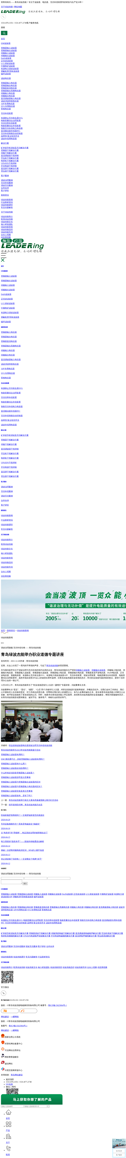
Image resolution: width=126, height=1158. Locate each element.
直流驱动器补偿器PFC (10, 131)
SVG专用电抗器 (8, 106)
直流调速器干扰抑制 (10, 155)
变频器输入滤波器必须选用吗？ (15, 768)
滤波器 (20, 745)
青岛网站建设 (17, 1075)
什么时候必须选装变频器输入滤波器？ (17, 773)
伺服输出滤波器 (8, 56)
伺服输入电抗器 (8, 93)
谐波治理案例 (7, 180)
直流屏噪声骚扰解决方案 (86, 936)
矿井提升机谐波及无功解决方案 (15, 148)
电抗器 (26, 745)
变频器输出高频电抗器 (11, 91)
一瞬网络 (15, 1017)
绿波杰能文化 (7, 222)
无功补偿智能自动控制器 (12, 133)
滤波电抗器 (6, 78)
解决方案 (5, 143)
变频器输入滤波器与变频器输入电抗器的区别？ (21, 786)
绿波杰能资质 (7, 227)
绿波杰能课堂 (7, 205)
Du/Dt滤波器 (67, 894)
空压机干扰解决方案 (10, 158)
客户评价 (5, 190)
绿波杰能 (48, 745)
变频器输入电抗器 (9, 83)
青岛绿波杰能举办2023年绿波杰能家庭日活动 (20, 750)
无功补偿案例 (7, 183)
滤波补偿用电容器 (9, 139)
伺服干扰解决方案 (9, 153)
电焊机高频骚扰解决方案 (12, 936)
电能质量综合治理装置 (11, 120)
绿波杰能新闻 (7, 200)
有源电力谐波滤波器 (10, 69)
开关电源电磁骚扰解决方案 (63, 936)
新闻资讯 (5, 195)
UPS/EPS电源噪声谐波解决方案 (36, 936)
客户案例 (5, 176)
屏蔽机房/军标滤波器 (10, 71)
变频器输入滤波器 (9, 48)
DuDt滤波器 (6, 58)
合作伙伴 (5, 188)
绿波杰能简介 (7, 216)
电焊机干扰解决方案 (10, 161)
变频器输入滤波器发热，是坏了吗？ (16, 796)
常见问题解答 (7, 207)
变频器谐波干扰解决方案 (40, 933)
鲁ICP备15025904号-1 (57, 1005)
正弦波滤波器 (7, 61)
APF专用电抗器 (8, 104)
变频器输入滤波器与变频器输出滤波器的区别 (20, 782)
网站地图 (18, 7)
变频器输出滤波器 (9, 50)
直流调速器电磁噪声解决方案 (88, 933)
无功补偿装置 (7, 113)
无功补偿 (40, 745)
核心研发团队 (7, 224)
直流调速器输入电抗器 (11, 98)
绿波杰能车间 (7, 232)
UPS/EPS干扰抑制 (8, 163)
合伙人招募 (6, 235)
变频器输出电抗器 (9, 85)
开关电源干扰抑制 (9, 166)
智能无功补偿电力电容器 (12, 128)
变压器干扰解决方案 (10, 171)
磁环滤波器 (6, 74)
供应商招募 (6, 237)
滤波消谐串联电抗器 (10, 101)
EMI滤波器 (5, 43)
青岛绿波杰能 (52, 665)
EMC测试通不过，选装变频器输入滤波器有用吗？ (23, 759)
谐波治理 (32, 745)
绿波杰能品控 (7, 229)
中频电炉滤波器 (8, 66)
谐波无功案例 (7, 185)
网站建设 (5, 1017)
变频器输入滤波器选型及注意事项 (16, 777)
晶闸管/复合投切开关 (10, 136)
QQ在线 (9, 1084)
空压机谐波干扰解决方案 (112, 933)
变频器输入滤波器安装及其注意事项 (16, 791)
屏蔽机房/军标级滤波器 (23, 897)
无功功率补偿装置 (9, 123)
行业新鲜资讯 (7, 202)
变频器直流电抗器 (9, 88)
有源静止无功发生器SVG (12, 118)
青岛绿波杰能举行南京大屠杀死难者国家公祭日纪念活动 (33, 800)
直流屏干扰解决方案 (10, 168)
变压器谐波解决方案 (106, 936)
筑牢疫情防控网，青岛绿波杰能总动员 (25, 805)
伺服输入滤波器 (8, 53)
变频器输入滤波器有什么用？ (14, 764)
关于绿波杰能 (7, 7)
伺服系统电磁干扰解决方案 (63, 933)
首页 (3, 39)
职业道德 (13, 745)
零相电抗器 (6, 109)
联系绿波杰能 (7, 219)
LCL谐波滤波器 (8, 63)
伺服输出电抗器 (8, 96)
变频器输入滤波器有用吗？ (13, 755)
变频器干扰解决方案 (10, 150)
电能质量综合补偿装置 (11, 126)
